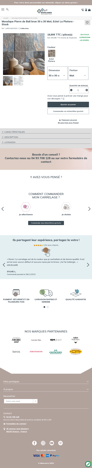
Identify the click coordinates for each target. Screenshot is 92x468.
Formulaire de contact (16, 424)
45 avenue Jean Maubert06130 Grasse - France (17, 430)
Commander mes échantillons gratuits (46, 223)
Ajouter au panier (68, 104)
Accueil (5, 18)
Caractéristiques (14, 132)
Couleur (51, 47)
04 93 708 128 (12, 417)
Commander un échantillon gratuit (68, 111)
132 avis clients (50, 245)
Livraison (9, 142)
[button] (44, 307)
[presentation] (2, 209)
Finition (73, 70)
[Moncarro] (44, 11)
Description (11, 137)
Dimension (54, 70)
